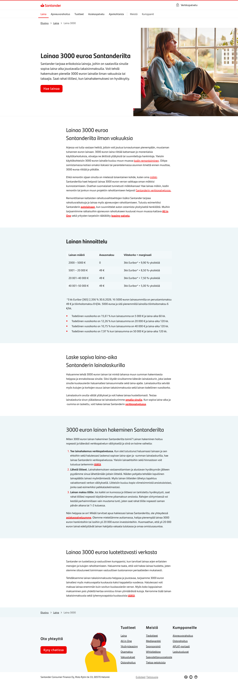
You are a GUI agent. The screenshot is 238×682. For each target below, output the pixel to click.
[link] (43, 5)
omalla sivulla (133, 400)
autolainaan (88, 207)
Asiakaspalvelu (96, 14)
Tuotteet (79, 14)
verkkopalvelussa (135, 404)
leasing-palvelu (120, 216)
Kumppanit (148, 14)
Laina (43, 14)
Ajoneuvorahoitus (60, 14)
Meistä (134, 14)
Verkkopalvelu (189, 5)
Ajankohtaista (116, 14)
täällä (97, 464)
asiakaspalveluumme (78, 517)
